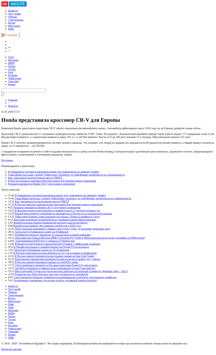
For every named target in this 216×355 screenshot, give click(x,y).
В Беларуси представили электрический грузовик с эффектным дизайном (57, 244)
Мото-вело (14, 25)
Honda (11, 84)
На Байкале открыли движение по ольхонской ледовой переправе (53, 234)
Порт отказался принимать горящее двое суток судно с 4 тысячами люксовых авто (62, 228)
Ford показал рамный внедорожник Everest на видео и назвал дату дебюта (57, 259)
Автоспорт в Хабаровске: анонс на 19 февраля (41, 231)
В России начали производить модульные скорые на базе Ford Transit (54, 256)
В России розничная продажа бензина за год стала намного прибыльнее (55, 253)
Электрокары (15, 19)
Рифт (11, 28)
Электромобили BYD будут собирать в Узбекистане (45, 240)
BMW (11, 63)
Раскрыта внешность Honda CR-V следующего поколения (41, 183)
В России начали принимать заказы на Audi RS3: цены (46, 262)
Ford (10, 72)
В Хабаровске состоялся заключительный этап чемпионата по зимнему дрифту (53, 171)
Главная (12, 99)
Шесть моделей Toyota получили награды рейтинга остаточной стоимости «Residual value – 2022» (71, 271)
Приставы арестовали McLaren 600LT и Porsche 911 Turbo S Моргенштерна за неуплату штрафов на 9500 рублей (80, 237)
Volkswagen (14, 78)
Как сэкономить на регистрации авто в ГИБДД (35, 177)
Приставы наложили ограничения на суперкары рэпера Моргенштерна (55, 219)
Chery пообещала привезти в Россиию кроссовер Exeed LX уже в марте (56, 265)
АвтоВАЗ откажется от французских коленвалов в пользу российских (55, 268)
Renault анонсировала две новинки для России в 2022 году (47, 225)
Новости (13, 10)
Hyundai (12, 75)
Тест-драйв (14, 13)
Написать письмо (11, 349)
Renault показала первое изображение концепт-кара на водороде (51, 222)
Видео (11, 22)
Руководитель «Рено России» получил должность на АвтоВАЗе (51, 274)
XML (11, 337)
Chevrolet (13, 81)
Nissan (11, 66)
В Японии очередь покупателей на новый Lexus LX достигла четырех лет (57, 210)
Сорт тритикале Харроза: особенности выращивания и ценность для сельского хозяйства (65, 277)
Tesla (11, 57)
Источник (7, 160)
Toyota (12, 69)
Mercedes (13, 60)
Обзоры (12, 16)
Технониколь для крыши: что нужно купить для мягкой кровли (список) (55, 280)
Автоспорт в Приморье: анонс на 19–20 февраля (41, 250)
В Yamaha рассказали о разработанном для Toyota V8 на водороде (51, 247)
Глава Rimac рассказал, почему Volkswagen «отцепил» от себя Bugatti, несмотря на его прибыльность (66, 174)
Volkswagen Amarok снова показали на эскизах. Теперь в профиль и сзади (57, 216)
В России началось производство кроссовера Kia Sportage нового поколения (52, 180)
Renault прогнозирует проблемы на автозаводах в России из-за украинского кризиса (63, 213)
